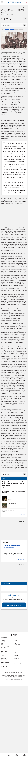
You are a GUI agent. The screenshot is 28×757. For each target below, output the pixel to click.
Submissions (3, 654)
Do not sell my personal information (18, 657)
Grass (2, 644)
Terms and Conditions (8, 674)
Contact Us (3, 652)
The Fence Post (4, 666)
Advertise (3, 657)
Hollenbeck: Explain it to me (8, 510)
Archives (15, 652)
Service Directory (17, 642)
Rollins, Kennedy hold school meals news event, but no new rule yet (13, 492)
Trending (16, 755)
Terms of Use (12, 672)
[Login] (26, 2)
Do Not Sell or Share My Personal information (13, 676)
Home (9, 755)
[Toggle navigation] (2, 2)
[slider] (14, 29)
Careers (15, 674)
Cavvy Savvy (3, 667)
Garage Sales (16, 646)
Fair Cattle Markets (17, 663)
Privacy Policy (19, 672)
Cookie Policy (20, 674)
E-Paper (2, 655)
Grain (2, 643)
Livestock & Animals (5, 642)
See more (23, 514)
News (2, 14)
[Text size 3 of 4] (16, 29)
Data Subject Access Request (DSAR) (18, 675)
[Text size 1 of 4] (7, 29)
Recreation (16, 640)
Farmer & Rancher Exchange (4, 664)
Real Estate (16, 639)
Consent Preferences (6, 675)
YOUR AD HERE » (22, 7)
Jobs (2, 639)
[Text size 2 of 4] (12, 29)
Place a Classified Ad (5, 659)
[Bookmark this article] (25, 18)
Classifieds (3, 640)
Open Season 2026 (12, 503)
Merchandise (3, 647)
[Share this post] (24, 25)
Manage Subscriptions (14, 605)
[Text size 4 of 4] (21, 29)
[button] (2, 551)
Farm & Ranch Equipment (6, 646)
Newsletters (3, 658)
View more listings (20, 559)
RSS (14, 654)
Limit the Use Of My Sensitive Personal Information (14, 677)
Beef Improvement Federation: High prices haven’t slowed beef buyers (15, 497)
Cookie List (16, 655)
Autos (2, 649)
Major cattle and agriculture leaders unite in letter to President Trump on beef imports (13, 483)
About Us (7, 672)
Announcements (17, 644)
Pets (15, 643)
